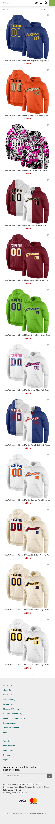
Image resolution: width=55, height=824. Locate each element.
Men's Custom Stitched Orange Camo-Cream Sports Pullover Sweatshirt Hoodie (27, 115)
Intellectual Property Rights (14, 718)
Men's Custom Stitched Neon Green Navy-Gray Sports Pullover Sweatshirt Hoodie (27, 335)
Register (6, 755)
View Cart (7, 741)
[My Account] (37, 3)
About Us (7, 690)
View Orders (8, 750)
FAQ (5, 732)
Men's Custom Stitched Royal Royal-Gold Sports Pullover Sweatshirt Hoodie (27, 60)
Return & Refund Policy (12, 714)
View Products (9, 746)
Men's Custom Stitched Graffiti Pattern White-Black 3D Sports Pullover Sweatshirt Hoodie (27, 170)
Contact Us (7, 685)
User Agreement (9, 723)
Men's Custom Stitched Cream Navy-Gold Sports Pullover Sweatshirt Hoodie (27, 610)
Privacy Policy (8, 704)
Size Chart (7, 695)
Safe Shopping (9, 699)
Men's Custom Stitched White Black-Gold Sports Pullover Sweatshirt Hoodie (27, 665)
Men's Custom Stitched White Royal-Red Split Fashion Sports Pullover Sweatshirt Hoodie (27, 445)
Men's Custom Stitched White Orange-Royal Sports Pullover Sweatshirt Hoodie (27, 500)
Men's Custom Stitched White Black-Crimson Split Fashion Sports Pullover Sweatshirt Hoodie (27, 225)
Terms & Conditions (11, 728)
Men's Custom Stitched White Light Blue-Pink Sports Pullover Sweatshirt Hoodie (27, 390)
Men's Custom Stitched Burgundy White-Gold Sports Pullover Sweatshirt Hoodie (27, 280)
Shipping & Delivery (11, 709)
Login (5, 760)
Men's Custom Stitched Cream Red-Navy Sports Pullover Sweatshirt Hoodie (27, 555)
